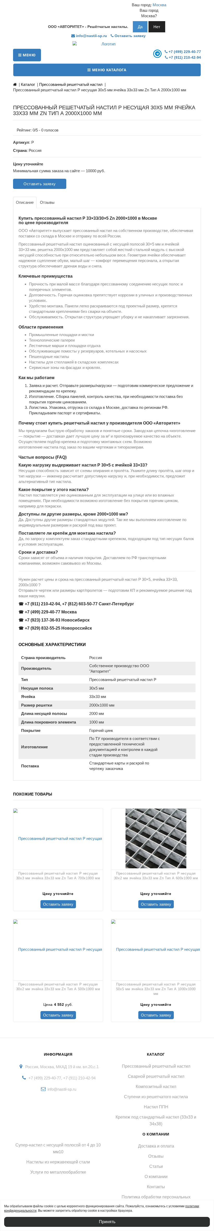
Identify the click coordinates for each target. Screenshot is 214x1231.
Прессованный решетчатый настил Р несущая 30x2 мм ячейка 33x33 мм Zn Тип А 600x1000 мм (156, 875)
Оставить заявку (130, 36)
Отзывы (156, 1156)
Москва (159, 5)
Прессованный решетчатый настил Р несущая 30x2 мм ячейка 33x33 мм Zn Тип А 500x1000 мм (58, 986)
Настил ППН (156, 1107)
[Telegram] (158, 53)
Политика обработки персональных (156, 1197)
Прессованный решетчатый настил (71, 84)
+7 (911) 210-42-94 (184, 57)
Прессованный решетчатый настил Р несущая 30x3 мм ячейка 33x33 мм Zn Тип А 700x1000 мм (58, 875)
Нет (156, 27)
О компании (156, 1176)
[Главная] (15, 84)
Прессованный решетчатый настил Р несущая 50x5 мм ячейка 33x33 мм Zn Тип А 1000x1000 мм (156, 989)
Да (140, 27)
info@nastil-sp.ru (91, 36)
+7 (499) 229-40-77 (184, 52)
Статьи (156, 1166)
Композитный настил (156, 1086)
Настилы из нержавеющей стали (58, 1162)
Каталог (28, 84)
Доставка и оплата (156, 1146)
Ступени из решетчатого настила (156, 1097)
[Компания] (107, 44)
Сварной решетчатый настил (156, 1076)
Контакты (156, 1187)
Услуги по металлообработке (58, 1172)
